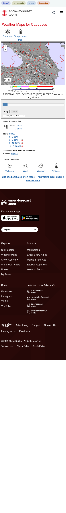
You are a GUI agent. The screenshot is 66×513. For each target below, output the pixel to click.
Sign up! (14, 154)
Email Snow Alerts (37, 254)
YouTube (6, 306)
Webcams (9, 170)
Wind (25, 170)
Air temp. (56, 170)
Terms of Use (7, 346)
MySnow (6, 274)
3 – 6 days (13, 136)
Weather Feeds (35, 269)
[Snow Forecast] (16, 13)
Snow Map (8, 36)
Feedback (24, 331)
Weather (40, 170)
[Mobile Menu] (61, 12)
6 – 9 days (13, 139)
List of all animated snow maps (18, 176)
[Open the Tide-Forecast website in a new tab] (31, 3)
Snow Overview (9, 259)
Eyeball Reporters (37, 264)
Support (36, 325)
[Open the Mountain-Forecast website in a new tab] (19, 3)
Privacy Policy (22, 346)
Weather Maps (9, 254)
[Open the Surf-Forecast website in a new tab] (6, 3)
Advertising (22, 325)
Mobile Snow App (36, 259)
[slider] (5, 104)
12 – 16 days (15, 145)
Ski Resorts (7, 250)
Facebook (6, 291)
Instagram (6, 296)
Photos (5, 269)
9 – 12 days (14, 142)
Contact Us (50, 325)
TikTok (5, 301)
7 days (18, 128)
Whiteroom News (10, 264)
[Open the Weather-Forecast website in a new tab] (43, 3)
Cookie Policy (39, 346)
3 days (18, 125)
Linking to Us (8, 331)
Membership (34, 250)
